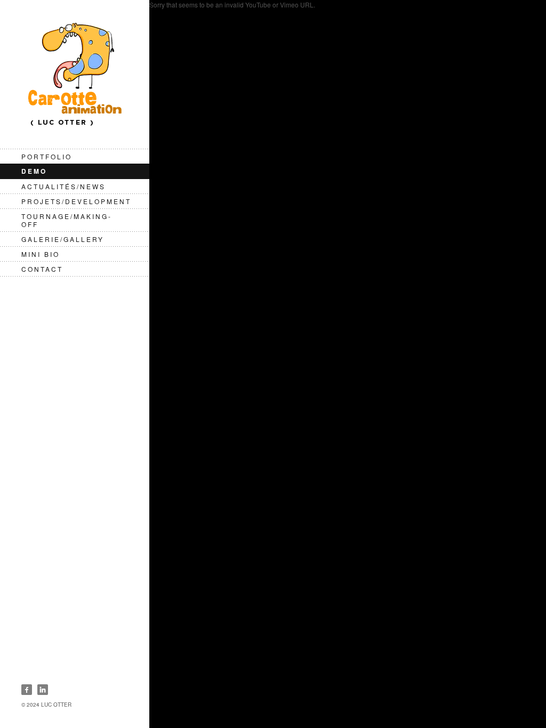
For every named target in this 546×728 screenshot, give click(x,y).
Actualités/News (63, 186)
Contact (42, 268)
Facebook (26, 689)
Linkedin (42, 689)
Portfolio (46, 156)
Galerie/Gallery (62, 239)
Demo (34, 171)
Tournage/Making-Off (66, 220)
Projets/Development (76, 201)
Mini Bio (40, 253)
